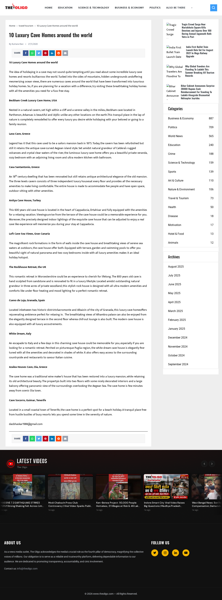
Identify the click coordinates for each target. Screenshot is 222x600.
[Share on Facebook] (25, 53)
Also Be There (175, 7)
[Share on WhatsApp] (32, 53)
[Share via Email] (65, 53)
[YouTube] (185, 552)
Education (65, 7)
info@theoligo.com (27, 568)
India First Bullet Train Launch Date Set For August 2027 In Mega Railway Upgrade (199, 51)
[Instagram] (165, 552)
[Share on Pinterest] (45, 53)
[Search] (213, 7)
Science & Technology (93, 7)
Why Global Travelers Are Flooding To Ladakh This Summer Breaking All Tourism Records (199, 70)
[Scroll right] (212, 464)
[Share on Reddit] (58, 53)
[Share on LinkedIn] (52, 53)
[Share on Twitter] (39, 53)
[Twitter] (154, 552)
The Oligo (22, 467)
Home (48, 7)
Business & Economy (129, 7)
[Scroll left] (204, 464)
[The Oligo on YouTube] (11, 464)
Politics (155, 7)
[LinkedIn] (175, 552)
